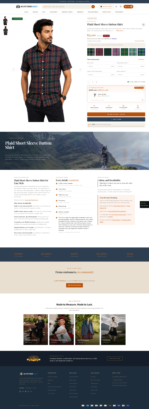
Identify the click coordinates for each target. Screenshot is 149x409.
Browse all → (140, 41)
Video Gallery (72, 390)
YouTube (110, 217)
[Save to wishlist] (143, 24)
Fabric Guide (94, 390)
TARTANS (35, 12)
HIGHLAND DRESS (93, 12)
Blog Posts (50, 380)
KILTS (43, 12)
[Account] (116, 6)
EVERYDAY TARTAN (67, 12)
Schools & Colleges (52, 377)
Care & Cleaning (73, 393)
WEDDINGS (80, 12)
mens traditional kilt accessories (117, 211)
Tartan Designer (73, 383)
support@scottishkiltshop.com (119, 377)
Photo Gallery (72, 387)
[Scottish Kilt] (27, 6)
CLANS (26, 12)
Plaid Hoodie (116, 220)
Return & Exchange (95, 380)
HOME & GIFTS (106, 12)
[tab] (46, 120)
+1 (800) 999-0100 (117, 380)
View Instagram (75, 285)
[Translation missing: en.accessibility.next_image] (80, 69)
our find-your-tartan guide (118, 214)
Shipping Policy (95, 383)
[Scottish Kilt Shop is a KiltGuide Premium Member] (33, 358)
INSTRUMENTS (119, 12)
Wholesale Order (52, 390)
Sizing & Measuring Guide (54, 387)
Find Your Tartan (107, 6)
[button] (144, 204)
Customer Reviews (73, 377)
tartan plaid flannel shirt (31, 200)
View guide (141, 59)
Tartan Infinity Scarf (118, 206)
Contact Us (93, 393)
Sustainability (94, 387)
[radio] (91, 52)
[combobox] (116, 45)
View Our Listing (115, 358)
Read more (8, 163)
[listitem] (5, 20)
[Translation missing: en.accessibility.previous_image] (14, 69)
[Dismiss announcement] (147, 2)
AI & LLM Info (51, 393)
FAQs (49, 383)
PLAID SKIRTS (53, 12)
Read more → (120, 30)
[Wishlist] (120, 6)
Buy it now (117, 119)
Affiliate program (73, 397)
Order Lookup (72, 380)
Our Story (93, 377)
